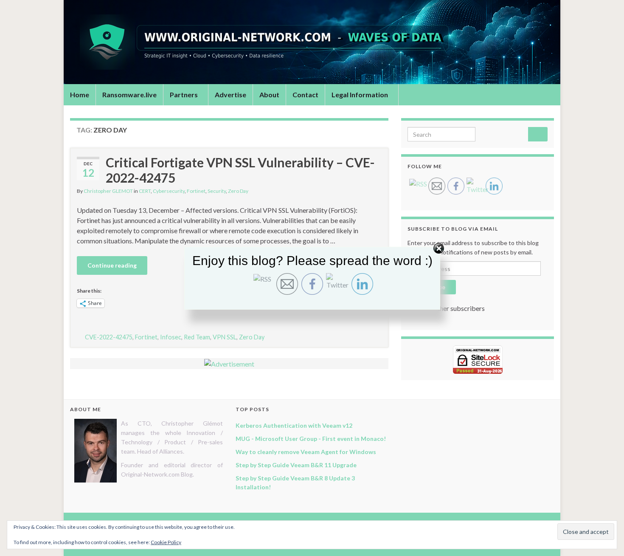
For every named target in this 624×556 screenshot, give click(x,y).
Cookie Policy (166, 542)
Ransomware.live (129, 94)
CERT (145, 191)
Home (79, 94)
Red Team (197, 337)
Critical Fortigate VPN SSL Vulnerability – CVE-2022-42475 (240, 170)
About (269, 94)
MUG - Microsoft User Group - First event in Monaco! (311, 438)
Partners (184, 94)
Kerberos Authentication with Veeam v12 (294, 425)
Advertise (230, 94)
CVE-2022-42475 (108, 337)
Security (217, 191)
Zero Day (238, 191)
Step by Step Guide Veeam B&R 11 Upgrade (296, 465)
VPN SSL (224, 337)
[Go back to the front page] (312, 42)
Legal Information (360, 94)
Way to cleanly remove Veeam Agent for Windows (306, 451)
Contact (305, 94)
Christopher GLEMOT (108, 191)
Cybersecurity (169, 191)
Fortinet (196, 191)
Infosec (170, 337)
